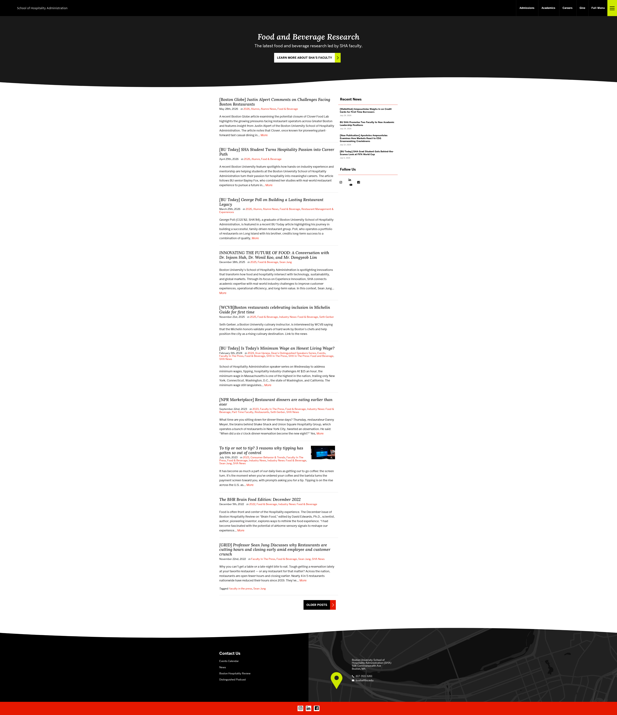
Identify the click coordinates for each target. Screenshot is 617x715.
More (264, 135)
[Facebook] (316, 708)
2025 (253, 262)
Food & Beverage (287, 109)
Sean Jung (285, 262)
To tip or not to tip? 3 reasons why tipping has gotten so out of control (261, 450)
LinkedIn (349, 180)
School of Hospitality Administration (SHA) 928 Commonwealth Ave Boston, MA (371, 664)
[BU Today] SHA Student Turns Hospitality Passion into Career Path (276, 152)
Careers (567, 8)
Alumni (255, 109)
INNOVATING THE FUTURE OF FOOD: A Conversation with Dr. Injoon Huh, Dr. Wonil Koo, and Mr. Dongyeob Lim (274, 255)
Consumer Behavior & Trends (267, 457)
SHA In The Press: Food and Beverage (310, 356)
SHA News (225, 359)
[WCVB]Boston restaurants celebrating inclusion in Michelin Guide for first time (274, 310)
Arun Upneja (262, 353)
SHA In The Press (276, 356)
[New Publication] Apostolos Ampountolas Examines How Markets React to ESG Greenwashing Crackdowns (363, 138)
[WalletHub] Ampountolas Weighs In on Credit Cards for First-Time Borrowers (366, 110)
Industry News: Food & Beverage (298, 317)
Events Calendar (229, 661)
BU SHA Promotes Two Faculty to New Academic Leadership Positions (367, 124)
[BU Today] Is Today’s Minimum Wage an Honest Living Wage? (277, 348)
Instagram (340, 182)
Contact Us (229, 653)
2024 (251, 353)
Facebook (358, 182)
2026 (246, 109)
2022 (252, 504)
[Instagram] (300, 708)
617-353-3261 (364, 676)
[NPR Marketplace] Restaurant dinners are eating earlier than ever (275, 402)
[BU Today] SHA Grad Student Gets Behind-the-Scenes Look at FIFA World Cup (367, 153)
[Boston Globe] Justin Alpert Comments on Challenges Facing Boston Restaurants (274, 102)
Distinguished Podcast (232, 679)
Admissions (526, 8)
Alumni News (268, 109)
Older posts (316, 605)
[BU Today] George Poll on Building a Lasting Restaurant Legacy (271, 202)
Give (582, 8)
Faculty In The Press (231, 356)
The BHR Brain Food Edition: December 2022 (260, 499)
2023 (255, 409)
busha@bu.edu (364, 680)
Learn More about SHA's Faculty (304, 58)
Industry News (257, 460)
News (222, 667)
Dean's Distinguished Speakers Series (293, 353)
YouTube (350, 185)
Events (321, 353)
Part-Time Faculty (242, 412)
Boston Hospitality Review (234, 673)
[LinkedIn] (308, 708)
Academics (548, 8)
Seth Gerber (326, 317)
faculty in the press (240, 588)
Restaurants (262, 412)
